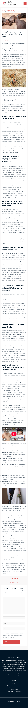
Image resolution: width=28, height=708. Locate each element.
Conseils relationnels (14, 683)
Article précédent (14, 578)
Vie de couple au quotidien (14, 691)
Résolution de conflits (14, 687)
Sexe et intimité (5, 39)
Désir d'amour (12, 3)
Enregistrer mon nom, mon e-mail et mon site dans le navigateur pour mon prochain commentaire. (13, 635)
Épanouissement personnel (14, 685)
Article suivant (14, 582)
